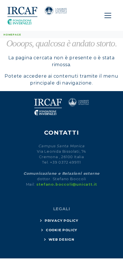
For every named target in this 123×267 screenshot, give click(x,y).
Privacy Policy (61, 221)
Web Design (61, 239)
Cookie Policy (61, 230)
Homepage (12, 34)
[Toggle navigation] (108, 15)
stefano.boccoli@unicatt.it (66, 184)
